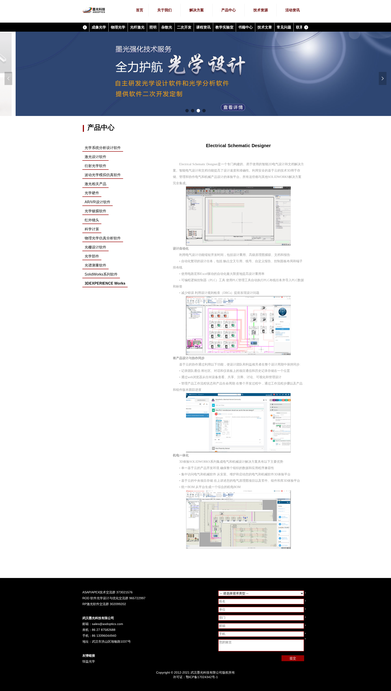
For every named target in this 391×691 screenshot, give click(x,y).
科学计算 (92, 229)
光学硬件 (92, 193)
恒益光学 (88, 661)
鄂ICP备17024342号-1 (202, 677)
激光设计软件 (95, 157)
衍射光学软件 (95, 166)
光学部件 (92, 256)
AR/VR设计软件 (97, 202)
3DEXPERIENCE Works (105, 283)
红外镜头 (92, 220)
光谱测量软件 (95, 265)
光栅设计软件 (95, 247)
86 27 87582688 (103, 630)
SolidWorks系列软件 (101, 274)
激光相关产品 (95, 184)
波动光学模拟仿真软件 (103, 175)
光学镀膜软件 (95, 211)
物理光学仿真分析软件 (103, 238)
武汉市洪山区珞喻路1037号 (111, 641)
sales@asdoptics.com (107, 624)
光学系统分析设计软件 (103, 148)
